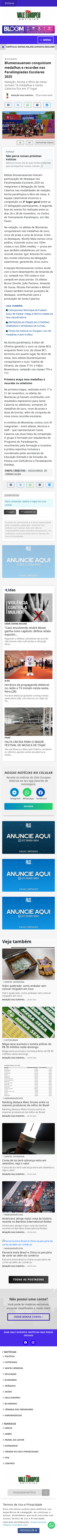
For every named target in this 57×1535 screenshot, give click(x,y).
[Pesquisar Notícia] (46, 1492)
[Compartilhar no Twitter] (18, 105)
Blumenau (10, 1403)
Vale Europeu (12, 1397)
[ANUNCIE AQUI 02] (28, 561)
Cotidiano (10, 1362)
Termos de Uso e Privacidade (21, 1451)
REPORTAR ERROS (45, 142)
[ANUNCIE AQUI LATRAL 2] (28, 875)
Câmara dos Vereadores (18, 1409)
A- (20, 142)
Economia (10, 1379)
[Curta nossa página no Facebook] (25, 1342)
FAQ (6, 1457)
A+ (29, 142)
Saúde (8, 1391)
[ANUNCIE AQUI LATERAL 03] (28, 912)
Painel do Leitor (14, 1439)
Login (11, 511)
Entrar (10, 3)
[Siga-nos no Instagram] (33, 1342)
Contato (9, 1463)
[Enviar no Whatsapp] (27, 105)
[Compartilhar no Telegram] (37, 105)
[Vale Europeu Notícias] (28, 15)
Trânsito (9, 1385)
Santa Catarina (13, 1368)
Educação (10, 1374)
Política (9, 1356)
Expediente (11, 1445)
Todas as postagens (28, 1279)
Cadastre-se (29, 511)
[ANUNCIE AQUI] (28, 29)
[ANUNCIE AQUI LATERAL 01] (28, 837)
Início (8, 1428)
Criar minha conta (27, 1316)
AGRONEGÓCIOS (13, 1415)
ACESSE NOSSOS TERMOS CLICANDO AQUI (25, 1523)
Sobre (8, 1433)
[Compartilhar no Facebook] (8, 105)
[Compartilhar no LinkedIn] (47, 105)
